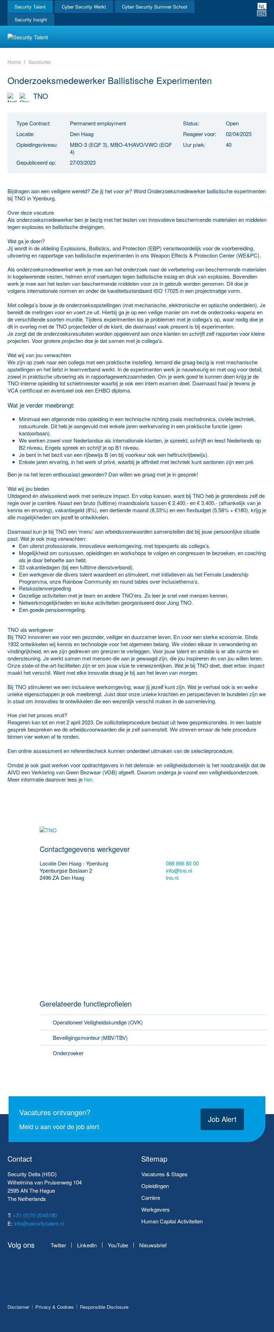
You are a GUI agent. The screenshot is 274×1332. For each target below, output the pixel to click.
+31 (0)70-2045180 (35, 1215)
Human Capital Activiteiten (172, 1221)
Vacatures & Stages (164, 1174)
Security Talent (30, 6)
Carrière (150, 1197)
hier (88, 779)
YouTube (118, 1245)
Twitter (58, 1245)
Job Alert (222, 1119)
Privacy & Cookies (54, 1306)
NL (262, 6)
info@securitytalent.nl (39, 1223)
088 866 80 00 (182, 863)
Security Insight (31, 19)
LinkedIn (87, 1245)
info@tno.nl (179, 870)
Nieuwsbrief (153, 1245)
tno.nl (173, 877)
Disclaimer (18, 1306)
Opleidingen (155, 1185)
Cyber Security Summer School (154, 6)
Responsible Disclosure (104, 1306)
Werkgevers (155, 1209)
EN (261, 13)
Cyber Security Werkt (84, 6)
